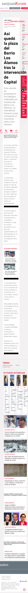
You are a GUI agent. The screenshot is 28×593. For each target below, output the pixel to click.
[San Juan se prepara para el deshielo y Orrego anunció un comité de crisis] (9, 266)
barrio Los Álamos (8, 365)
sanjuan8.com (4, 582)
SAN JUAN (23, 25)
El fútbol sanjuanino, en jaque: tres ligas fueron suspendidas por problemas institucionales (15, 555)
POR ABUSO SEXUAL (10, 429)
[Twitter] (6, 130)
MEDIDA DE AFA (8, 551)
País (6, 8)
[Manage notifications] (24, 589)
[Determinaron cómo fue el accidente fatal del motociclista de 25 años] (25, 385)
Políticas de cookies (6, 579)
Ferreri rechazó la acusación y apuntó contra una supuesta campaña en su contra (10, 262)
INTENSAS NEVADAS (10, 454)
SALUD (24, 53)
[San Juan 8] (4, 566)
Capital (17, 365)
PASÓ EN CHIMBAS (9, 478)
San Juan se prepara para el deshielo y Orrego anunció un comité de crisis (11, 274)
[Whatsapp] (16, 130)
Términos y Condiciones (5, 576)
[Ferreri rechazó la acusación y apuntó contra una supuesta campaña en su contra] (9, 254)
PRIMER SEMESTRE (9, 502)
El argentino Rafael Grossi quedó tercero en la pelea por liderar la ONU (15, 531)
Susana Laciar (6, 366)
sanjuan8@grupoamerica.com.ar (8, 587)
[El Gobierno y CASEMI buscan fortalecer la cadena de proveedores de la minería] (19, 385)
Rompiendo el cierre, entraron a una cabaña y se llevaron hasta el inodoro (15, 482)
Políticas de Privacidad (6, 577)
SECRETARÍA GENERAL (10, 527)
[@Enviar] (11, 130)
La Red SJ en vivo (15, 8)
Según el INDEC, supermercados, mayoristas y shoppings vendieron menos (15, 507)
